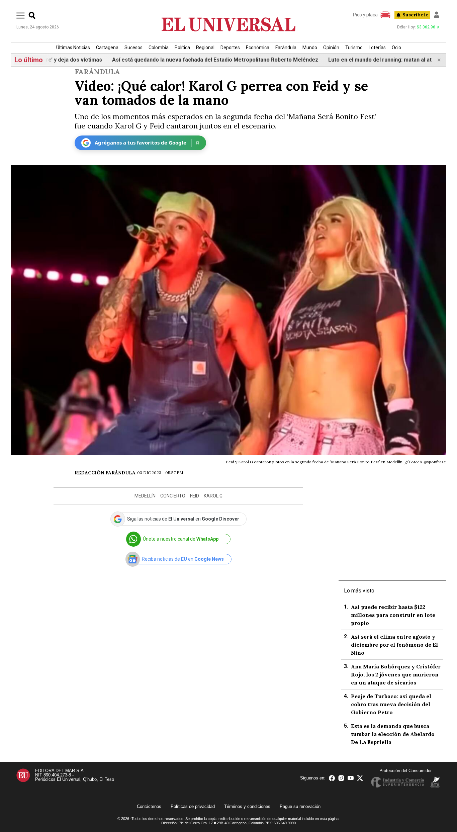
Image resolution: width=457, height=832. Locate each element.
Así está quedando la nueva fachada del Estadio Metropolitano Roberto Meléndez (192, 60)
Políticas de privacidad (193, 806)
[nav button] (20, 15)
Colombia (159, 47)
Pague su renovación (300, 806)
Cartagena (107, 47)
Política (182, 47)
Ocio (396, 47)
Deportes (230, 47)
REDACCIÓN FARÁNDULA (105, 473)
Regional (205, 47)
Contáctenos (149, 806)
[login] (436, 14)
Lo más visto (359, 590)
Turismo (354, 47)
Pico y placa (365, 14)
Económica (257, 47)
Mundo (309, 47)
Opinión (331, 47)
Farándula (285, 47)
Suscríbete (415, 15)
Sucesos (133, 47)
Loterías (377, 47)
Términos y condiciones (247, 806)
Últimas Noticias (73, 47)
